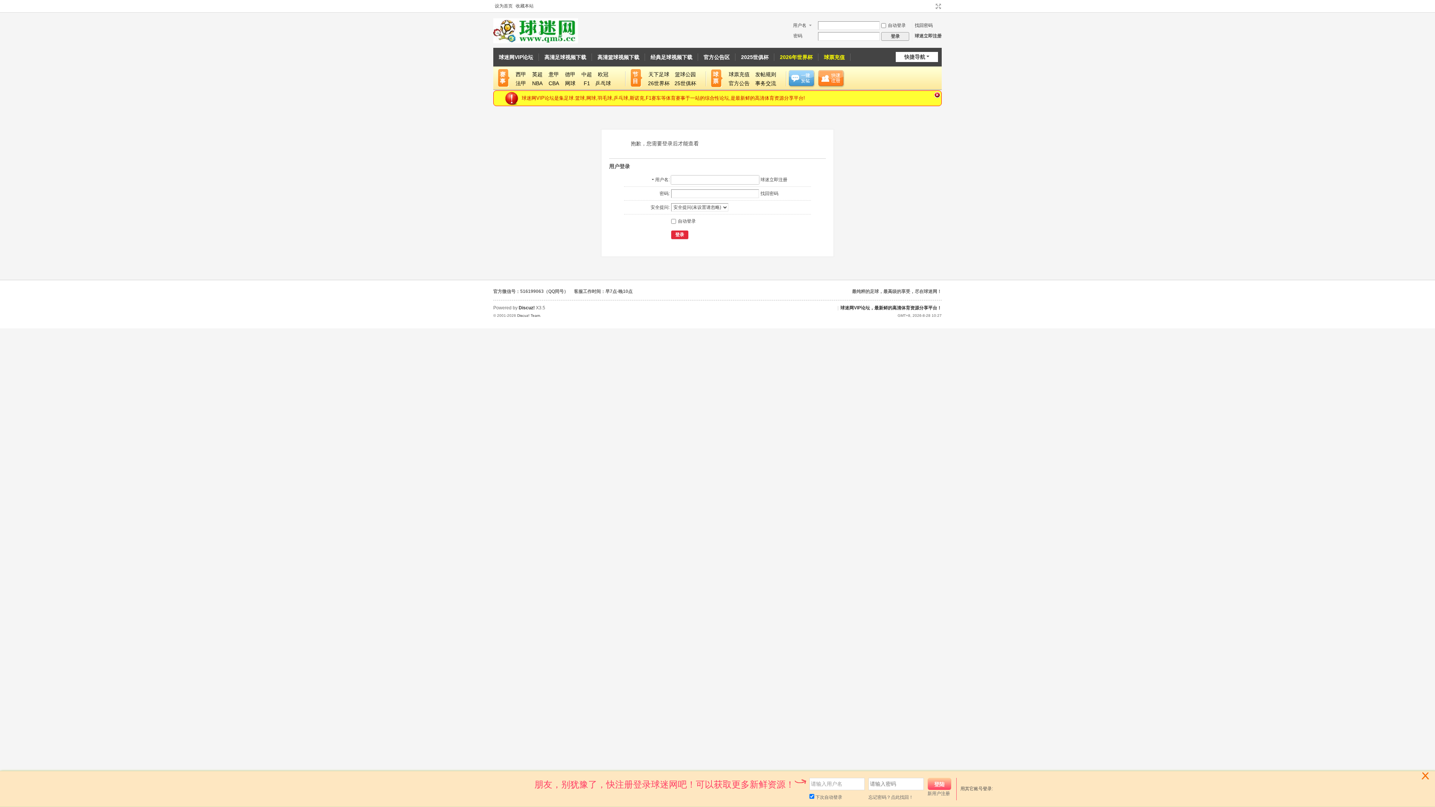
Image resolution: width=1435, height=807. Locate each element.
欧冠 (603, 74)
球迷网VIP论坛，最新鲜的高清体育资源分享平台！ (891, 307)
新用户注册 (939, 793)
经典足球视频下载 (671, 57)
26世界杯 (659, 83)
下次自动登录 (828, 797)
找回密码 (924, 25)
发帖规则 (765, 74)
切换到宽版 (938, 6)
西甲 (521, 74)
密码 (797, 35)
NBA (537, 83)
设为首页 (504, 6)
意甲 (554, 74)
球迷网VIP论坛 (516, 57)
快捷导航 (914, 57)
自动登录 (897, 25)
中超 (586, 74)
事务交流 (765, 83)
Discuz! (527, 307)
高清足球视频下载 (565, 57)
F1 (587, 83)
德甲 (570, 74)
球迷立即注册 (928, 35)
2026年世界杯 (796, 57)
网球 (570, 83)
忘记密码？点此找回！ (890, 797)
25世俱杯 (685, 83)
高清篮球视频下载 (618, 57)
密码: (665, 193)
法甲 (521, 83)
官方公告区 (717, 57)
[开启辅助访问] (931, 6)
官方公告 (739, 83)
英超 (537, 74)
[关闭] (1426, 780)
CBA (554, 83)
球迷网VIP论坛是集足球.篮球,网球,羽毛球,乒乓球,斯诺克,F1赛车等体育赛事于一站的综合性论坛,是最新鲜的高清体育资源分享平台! (663, 98)
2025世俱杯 (755, 57)
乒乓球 (603, 83)
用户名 (799, 25)
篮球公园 (685, 74)
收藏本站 (525, 6)
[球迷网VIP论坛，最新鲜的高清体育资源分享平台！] (535, 30)
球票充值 (834, 57)
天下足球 (658, 74)
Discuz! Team (528, 315)
